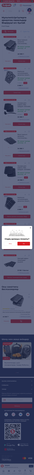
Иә (24, 243)
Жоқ (10, 243)
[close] (30, 227)
